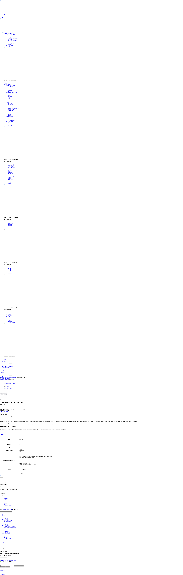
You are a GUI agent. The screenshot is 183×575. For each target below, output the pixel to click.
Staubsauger (9, 183)
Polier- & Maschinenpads (7, 528)
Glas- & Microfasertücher (7, 521)
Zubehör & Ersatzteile (7, 518)
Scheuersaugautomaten (11, 167)
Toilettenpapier (10, 118)
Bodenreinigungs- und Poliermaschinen (12, 164)
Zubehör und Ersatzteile (9, 45)
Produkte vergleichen (7, 502)
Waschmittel (9, 44)
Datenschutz (6, 498)
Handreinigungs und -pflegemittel (13, 38)
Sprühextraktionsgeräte (11, 175)
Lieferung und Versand (7, 505)
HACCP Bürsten (10, 268)
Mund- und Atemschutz (11, 120)
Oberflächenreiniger (11, 41)
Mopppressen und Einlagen (12, 227)
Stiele (8, 91)
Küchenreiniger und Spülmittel (12, 40)
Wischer (9, 97)
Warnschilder (10, 315)
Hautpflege (5, 535)
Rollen (9, 228)
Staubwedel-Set (10, 115)
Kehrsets (9, 98)
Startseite (1, 377)
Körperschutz (10, 321)
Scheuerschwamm (10, 104)
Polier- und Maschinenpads (10, 176)
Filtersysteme (10, 169)
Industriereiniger (10, 39)
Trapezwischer (10, 89)
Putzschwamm (10, 103)
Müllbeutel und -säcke (11, 117)
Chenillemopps (10, 87)
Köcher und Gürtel (10, 112)
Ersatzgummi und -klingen (12, 123)
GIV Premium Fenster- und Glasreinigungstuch (7, 381)
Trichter (9, 46)
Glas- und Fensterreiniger (11, 37)
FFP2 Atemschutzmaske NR (4, 379)
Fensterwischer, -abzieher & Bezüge (9, 523)
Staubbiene (9, 114)
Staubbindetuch (10, 90)
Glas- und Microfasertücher (10, 99)
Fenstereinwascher (10, 107)
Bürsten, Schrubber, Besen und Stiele (11, 92)
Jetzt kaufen (8, 410)
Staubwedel (7, 113)
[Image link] (5, 488)
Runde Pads (9, 177)
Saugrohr (9, 171)
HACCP (3, 369)
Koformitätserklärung (3, 434)
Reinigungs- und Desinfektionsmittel (11, 34)
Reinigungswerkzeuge (7, 84)
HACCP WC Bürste (11, 273)
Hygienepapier (8, 316)
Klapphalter (9, 88)
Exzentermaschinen (10, 166)
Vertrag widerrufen (6, 507)
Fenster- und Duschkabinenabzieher (13, 108)
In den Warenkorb (2, 410)
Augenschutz (10, 319)
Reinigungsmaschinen (5, 368)
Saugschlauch (10, 172)
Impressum (5, 499)
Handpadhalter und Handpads (12, 105)
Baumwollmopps (10, 86)
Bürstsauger (9, 181)
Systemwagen (10, 225)
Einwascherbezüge (10, 110)
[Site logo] (7, 12)
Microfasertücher (10, 101)
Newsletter (5, 503)
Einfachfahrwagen (10, 223)
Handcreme (9, 313)
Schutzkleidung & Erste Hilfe (8, 538)
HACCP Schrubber (10, 271)
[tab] (6, 436)
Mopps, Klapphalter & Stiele (8, 520)
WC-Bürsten (9, 95)
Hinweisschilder (8, 314)
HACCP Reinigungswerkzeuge (10, 267)
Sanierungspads (10, 180)
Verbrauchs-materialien (9, 116)
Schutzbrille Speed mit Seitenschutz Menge (7, 409)
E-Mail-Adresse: (2, 482)
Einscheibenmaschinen (11, 165)
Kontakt (5, 497)
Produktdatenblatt (2, 432)
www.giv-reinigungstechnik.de (7, 509)
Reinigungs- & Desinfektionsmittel (9, 33)
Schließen (1, 512)
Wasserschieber (10, 96)
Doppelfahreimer (10, 224)
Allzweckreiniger (10, 35)
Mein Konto (5, 496)
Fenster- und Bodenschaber (12, 111)
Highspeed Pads (10, 179)
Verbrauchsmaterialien (13, 377)
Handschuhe (9, 119)
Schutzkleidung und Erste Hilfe (10, 318)
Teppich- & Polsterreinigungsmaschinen (10, 527)
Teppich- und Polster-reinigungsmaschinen (12, 174)
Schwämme (7, 102)
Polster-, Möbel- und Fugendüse (12, 170)
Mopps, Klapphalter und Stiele (10, 85)
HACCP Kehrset (10, 270)
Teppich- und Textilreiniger (12, 43)
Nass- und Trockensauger (11, 182)
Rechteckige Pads (10, 178)
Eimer (8, 122)
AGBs (5, 504)
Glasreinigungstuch (10, 100)
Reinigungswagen (6, 221)
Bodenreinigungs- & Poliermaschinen (9, 526)
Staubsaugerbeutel (10, 173)
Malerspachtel (10, 124)
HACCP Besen (10, 269)
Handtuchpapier (10, 317)
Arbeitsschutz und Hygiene (6, 370)
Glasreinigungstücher (11, 109)
